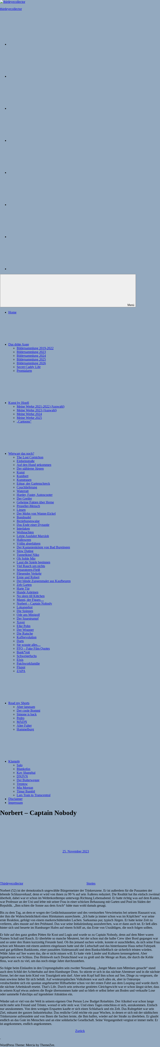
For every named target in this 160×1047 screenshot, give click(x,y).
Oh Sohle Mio (26, 558)
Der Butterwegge (28, 780)
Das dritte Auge (18, 344)
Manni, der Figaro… (30, 599)
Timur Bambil (26, 791)
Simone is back (27, 714)
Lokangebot (24, 607)
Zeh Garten (24, 585)
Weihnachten (25, 532)
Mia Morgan (25, 787)
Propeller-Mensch (28, 506)
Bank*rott (23, 652)
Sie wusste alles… (29, 644)
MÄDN (22, 722)
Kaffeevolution (26, 637)
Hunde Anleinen (27, 592)
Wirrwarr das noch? (21, 453)
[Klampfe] (39, 204)
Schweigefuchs (27, 656)
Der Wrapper (25, 629)
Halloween (24, 540)
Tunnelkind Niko (28, 555)
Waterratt (23, 491)
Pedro (20, 718)
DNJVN (22, 776)
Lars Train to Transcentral (33, 795)
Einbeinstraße (26, 461)
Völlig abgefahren (28, 543)
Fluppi (21, 667)
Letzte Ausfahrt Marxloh (33, 536)
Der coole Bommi (28, 710)
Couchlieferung (27, 487)
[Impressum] (39, 269)
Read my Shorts (18, 703)
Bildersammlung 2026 (31, 363)
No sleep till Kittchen (31, 596)
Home (12, 312)
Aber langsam (26, 707)
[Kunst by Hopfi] (39, 108)
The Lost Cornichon (30, 457)
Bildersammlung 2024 (31, 355)
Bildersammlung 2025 (31, 359)
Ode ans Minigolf (28, 614)
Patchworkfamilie (28, 663)
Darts (20, 641)
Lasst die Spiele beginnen (33, 562)
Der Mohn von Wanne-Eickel (36, 513)
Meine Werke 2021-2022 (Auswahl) (40, 406)
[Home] (39, 44)
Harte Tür (23, 588)
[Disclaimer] (39, 236)
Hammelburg (25, 729)
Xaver (21, 622)
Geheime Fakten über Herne (35, 502)
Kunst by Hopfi (18, 402)
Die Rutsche (25, 633)
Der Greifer (24, 498)
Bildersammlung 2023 (31, 352)
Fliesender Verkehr (29, 573)
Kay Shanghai (26, 772)
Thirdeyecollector (11, 883)
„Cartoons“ (24, 421)
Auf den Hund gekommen (34, 465)
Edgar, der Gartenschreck (33, 483)
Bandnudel (24, 517)
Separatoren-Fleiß (28, 570)
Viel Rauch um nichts (31, 566)
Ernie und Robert (28, 577)
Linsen (21, 510)
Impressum (15, 802)
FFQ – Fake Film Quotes (33, 648)
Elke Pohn (23, 626)
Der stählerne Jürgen (30, 468)
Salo (19, 765)
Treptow (22, 784)
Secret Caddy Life (29, 367)
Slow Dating (25, 551)
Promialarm (24, 370)
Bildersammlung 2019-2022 (35, 348)
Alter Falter (24, 725)
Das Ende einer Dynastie (33, 525)
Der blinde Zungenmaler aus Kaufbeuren (44, 581)
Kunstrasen (24, 480)
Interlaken (23, 528)
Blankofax (23, 769)
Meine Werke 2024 (29, 414)
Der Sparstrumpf (28, 618)
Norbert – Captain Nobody (34, 603)
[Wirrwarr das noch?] (39, 140)
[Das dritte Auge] (39, 76)
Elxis (20, 659)
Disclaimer (15, 799)
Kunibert (22, 476)
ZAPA (21, 671)
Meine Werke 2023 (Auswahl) (37, 410)
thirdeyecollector (11, 9)
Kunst (21, 472)
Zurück (80, 1031)
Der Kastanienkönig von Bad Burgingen (43, 547)
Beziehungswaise (28, 521)
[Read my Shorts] (39, 172)
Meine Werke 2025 (29, 417)
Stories (90, 883)
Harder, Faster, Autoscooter (34, 495)
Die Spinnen (25, 611)
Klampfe (14, 761)
